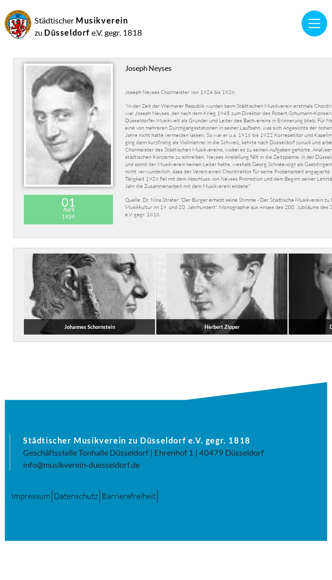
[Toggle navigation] (315, 23)
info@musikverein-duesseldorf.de (81, 464)
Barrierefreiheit (129, 496)
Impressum (30, 496)
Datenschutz (76, 496)
